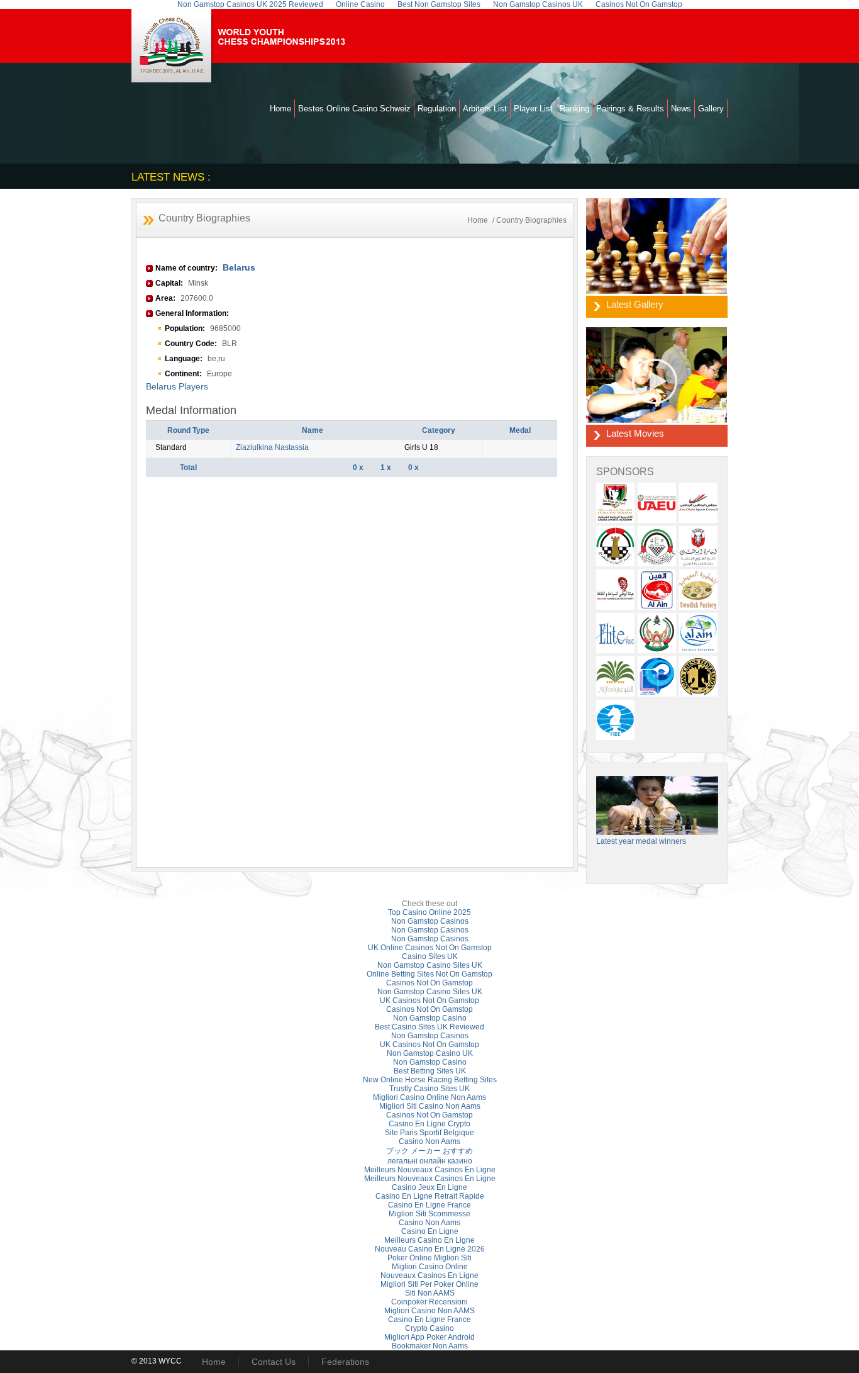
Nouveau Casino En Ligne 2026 (430, 1249)
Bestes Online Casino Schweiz (354, 108)
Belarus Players (177, 386)
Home (280, 108)
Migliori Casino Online (430, 1266)
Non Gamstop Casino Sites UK (429, 965)
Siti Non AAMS (430, 1293)
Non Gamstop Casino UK (430, 1053)
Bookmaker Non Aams (430, 1346)
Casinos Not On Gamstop (429, 982)
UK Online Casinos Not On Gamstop (430, 947)
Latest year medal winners (641, 841)
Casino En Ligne (429, 1231)
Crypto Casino (429, 1328)
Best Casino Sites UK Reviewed (429, 1027)
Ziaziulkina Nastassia (272, 447)
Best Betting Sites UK (430, 1071)
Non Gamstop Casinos (429, 921)
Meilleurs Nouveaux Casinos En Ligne (430, 1169)
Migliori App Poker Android (429, 1337)
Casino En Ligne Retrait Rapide (429, 1196)
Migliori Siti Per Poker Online (429, 1284)
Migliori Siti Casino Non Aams (429, 1106)
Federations (345, 1362)
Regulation (437, 108)
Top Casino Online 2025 (429, 912)
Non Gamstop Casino (430, 1018)
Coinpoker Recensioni (429, 1301)
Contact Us (274, 1362)
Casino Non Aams (429, 1141)
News (681, 108)
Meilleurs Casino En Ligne (429, 1240)
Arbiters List (485, 108)
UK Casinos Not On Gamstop (429, 1000)
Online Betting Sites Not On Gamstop (429, 974)
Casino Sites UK (430, 956)
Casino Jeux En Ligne (429, 1187)
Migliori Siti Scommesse (429, 1213)
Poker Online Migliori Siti (429, 1257)
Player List (533, 108)
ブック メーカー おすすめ (429, 1150)
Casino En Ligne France (429, 1205)
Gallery (711, 108)
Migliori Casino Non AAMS (429, 1310)
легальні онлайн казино (429, 1161)
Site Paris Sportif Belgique (429, 1132)
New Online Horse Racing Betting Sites (430, 1079)
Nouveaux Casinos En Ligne (429, 1275)
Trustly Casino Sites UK (429, 1088)
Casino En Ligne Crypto (429, 1123)
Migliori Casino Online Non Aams (429, 1097)
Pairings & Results (630, 108)
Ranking (574, 108)
